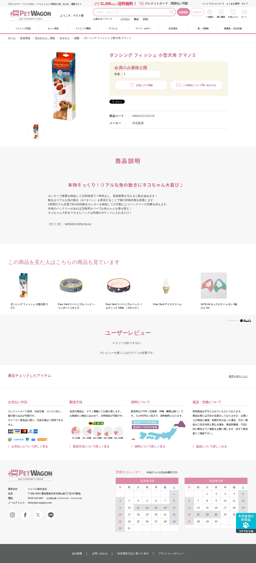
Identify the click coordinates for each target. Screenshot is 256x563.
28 (165, 521)
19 (147, 514)
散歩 (136, 19)
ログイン (197, 12)
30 (120, 528)
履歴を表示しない (238, 376)
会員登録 (183, 12)
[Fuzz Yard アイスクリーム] (172, 285)
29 (174, 521)
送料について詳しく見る (150, 446)
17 (129, 514)
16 (120, 514)
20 (156, 514)
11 (138, 507)
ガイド (244, 3)
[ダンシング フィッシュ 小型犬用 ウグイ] (29, 285)
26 (147, 521)
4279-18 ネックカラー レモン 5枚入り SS (219, 306)
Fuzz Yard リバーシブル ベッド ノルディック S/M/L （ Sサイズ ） (124, 306)
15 (174, 507)
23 (120, 521)
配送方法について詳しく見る (91, 446)
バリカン (125, 19)
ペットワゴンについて (213, 3)
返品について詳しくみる (211, 446)
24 (129, 521)
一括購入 (210, 17)
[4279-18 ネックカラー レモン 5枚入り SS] (220, 285)
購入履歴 (221, 17)
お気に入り (233, 17)
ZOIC (145, 19)
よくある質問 (232, 3)
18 (138, 514)
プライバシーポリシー (171, 553)
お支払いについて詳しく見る (30, 446)
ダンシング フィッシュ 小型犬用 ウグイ (29, 306)
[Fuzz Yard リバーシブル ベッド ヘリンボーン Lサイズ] (77, 285)
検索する (173, 12)
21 (165, 514)
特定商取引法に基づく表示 (133, 553)
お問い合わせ (100, 553)
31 (129, 528)
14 (165, 507)
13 (156, 507)
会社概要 (77, 553)
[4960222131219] (36, 131)
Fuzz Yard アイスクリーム (167, 304)
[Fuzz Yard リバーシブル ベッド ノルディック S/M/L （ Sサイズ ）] (125, 285)
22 (174, 514)
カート (244, 17)
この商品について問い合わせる (199, 85)
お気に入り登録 (144, 85)
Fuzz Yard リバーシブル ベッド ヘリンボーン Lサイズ (76, 306)
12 (147, 507)
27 (156, 521)
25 (138, 521)
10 (129, 507)
